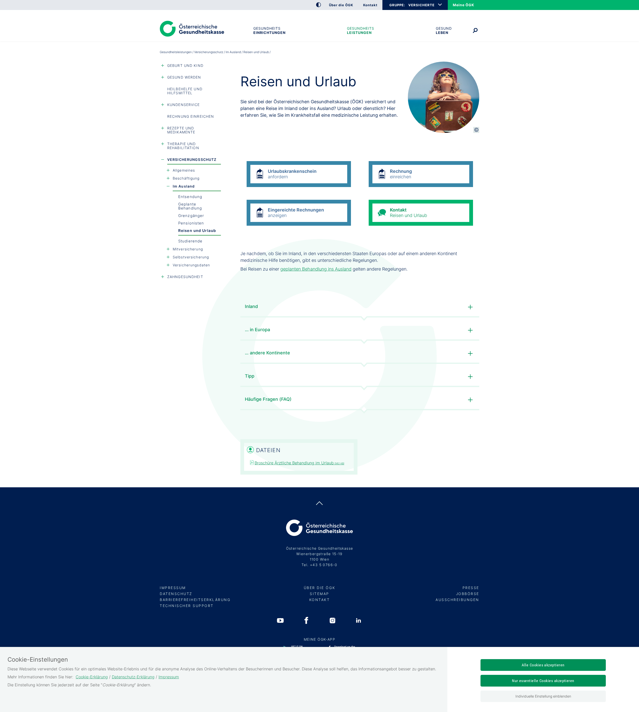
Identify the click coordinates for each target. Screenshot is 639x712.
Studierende (190, 241)
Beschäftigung (186, 178)
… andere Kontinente (267, 352)
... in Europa (257, 329)
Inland (251, 306)
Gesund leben (444, 30)
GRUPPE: (397, 5)
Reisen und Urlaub (197, 230)
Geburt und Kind (185, 65)
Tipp (249, 376)
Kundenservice (183, 104)
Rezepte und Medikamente (181, 130)
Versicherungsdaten (191, 265)
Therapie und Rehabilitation (183, 146)
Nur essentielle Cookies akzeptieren (543, 680)
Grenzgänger (191, 215)
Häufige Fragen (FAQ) (268, 399)
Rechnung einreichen (190, 116)
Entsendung (190, 196)
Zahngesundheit (185, 277)
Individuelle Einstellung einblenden (543, 696)
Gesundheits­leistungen (360, 30)
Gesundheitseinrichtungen (269, 30)
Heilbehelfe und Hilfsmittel (184, 91)
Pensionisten (191, 223)
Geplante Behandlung (190, 206)
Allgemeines (184, 170)
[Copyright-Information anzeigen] (476, 130)
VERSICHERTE (421, 5)
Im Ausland (233, 52)
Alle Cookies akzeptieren (543, 665)
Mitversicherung (188, 249)
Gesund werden (184, 77)
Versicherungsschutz (208, 52)
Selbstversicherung (191, 257)
